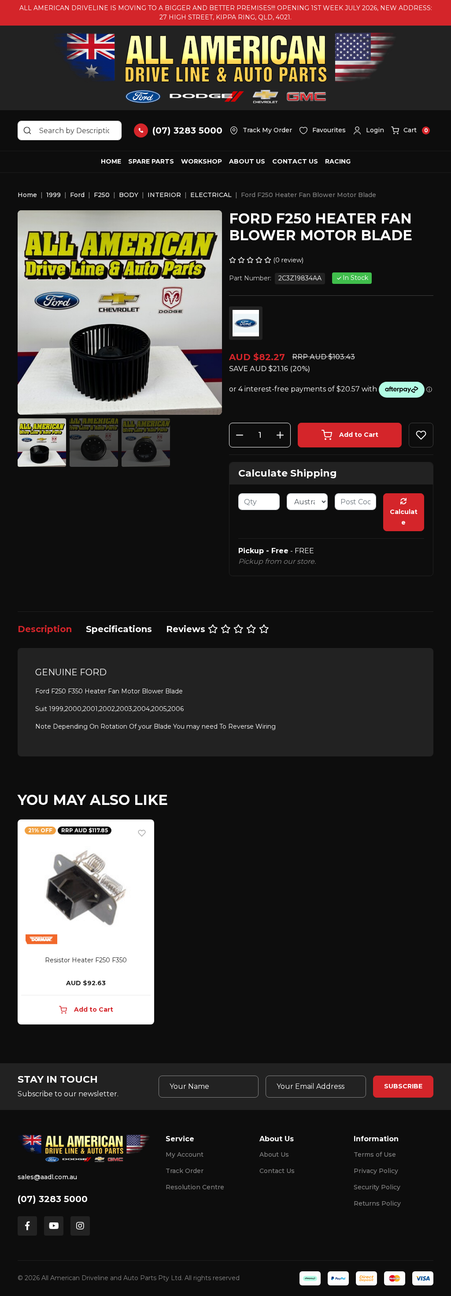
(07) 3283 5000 (53, 1199)
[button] (368, 130)
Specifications (119, 629)
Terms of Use (375, 1154)
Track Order (184, 1171)
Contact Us (295, 161)
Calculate (404, 517)
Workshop (201, 161)
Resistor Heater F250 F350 (86, 960)
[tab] (45, 629)
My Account (184, 1154)
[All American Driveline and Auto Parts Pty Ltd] (225, 68)
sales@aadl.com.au (47, 1177)
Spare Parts (151, 161)
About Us (247, 161)
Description (45, 629)
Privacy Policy (376, 1171)
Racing (338, 161)
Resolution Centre (195, 1187)
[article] (86, 923)
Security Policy (377, 1187)
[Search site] (27, 130)
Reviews (187, 629)
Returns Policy (377, 1203)
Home (111, 161)
